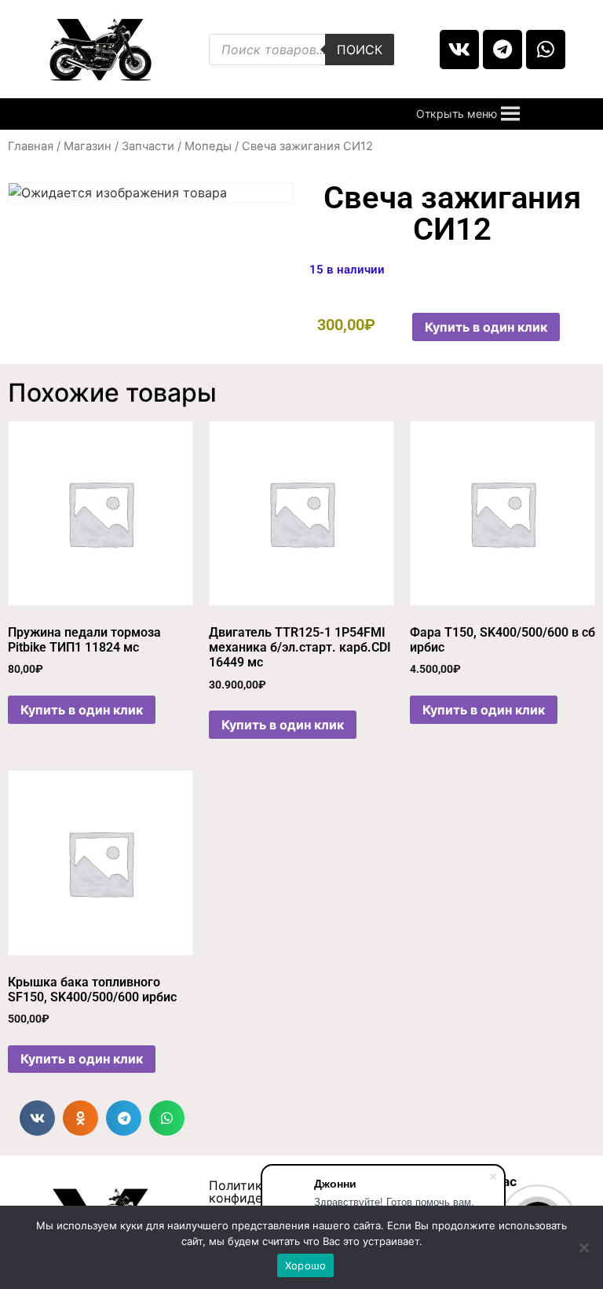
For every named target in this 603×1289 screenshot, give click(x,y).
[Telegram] (502, 49)
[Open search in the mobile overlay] (301, 49)
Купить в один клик (486, 327)
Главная (30, 146)
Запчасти (148, 146)
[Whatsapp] (545, 49)
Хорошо (306, 1265)
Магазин (87, 146)
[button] (456, 114)
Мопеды (208, 146)
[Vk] (459, 49)
